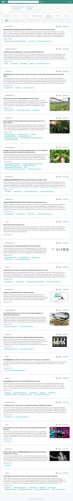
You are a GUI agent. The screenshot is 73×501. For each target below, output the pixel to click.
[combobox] (23, 2)
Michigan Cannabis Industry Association (33, 163)
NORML (25, 167)
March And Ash (14, 63)
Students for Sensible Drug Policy (12, 165)
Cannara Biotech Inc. (9, 110)
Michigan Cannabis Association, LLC (13, 163)
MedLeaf (32, 63)
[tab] (6, 16)
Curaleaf (33, 134)
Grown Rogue (8, 392)
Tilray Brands (8, 191)
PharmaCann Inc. (33, 392)
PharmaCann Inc (52, 392)
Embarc (6, 63)
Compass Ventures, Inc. (23, 134)
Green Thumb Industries (10, 136)
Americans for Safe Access (29, 165)
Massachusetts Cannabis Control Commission (15, 41)
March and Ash (23, 63)
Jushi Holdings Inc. (9, 281)
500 (18, 20)
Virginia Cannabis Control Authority (35, 281)
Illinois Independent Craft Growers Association (31, 137)
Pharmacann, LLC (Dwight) (10, 394)
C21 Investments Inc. (23, 257)
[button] (69, 2)
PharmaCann (43, 392)
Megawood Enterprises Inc (10, 257)
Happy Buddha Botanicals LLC (19, 392)
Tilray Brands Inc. (18, 191)
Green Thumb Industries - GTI (24, 136)
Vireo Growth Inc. (9, 87)
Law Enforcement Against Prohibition (13, 167)
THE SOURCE (17, 87)
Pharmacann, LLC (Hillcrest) (25, 394)
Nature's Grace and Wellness (11, 137)
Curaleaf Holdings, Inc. (10, 134)
